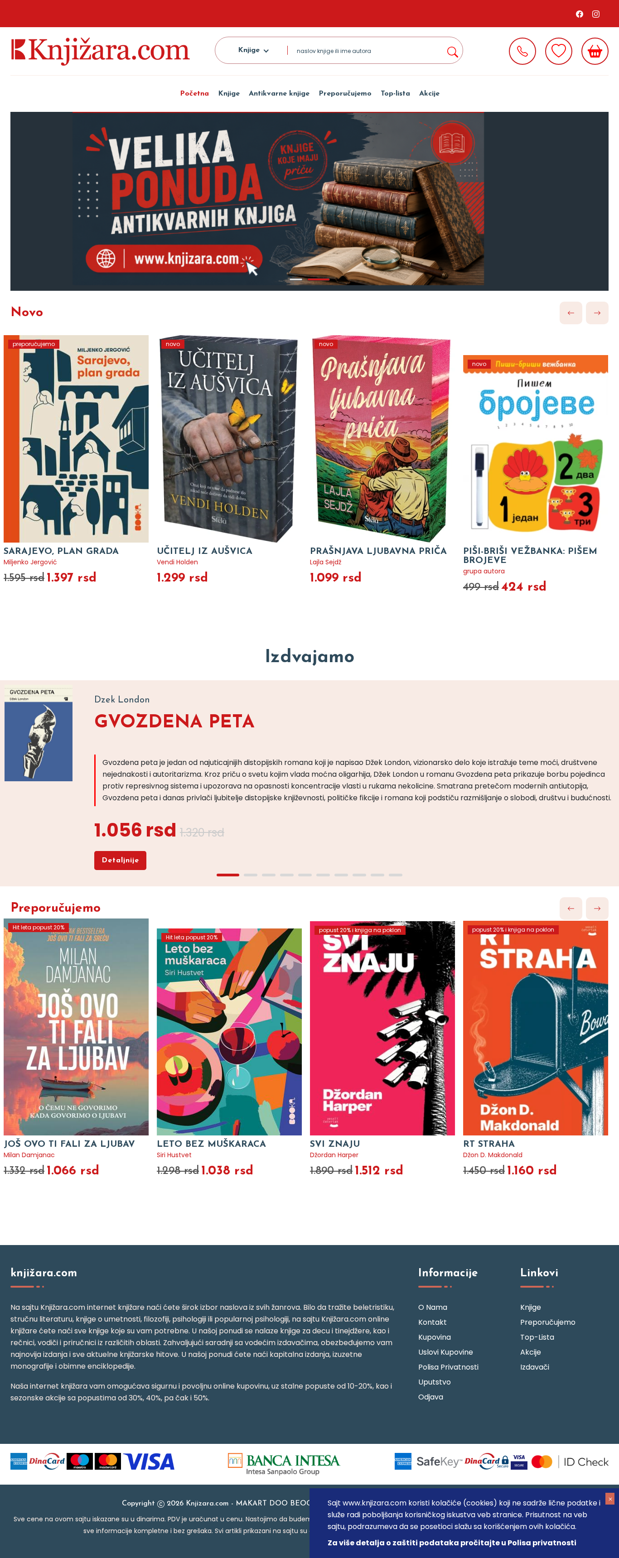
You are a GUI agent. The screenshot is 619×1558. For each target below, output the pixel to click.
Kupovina (434, 1337)
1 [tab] (296, 279)
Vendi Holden (177, 562)
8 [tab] (359, 875)
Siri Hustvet (174, 1154)
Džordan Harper (334, 1154)
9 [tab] (377, 875)
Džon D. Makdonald (492, 1154)
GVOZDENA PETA (174, 723)
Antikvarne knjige (279, 93)
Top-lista (395, 93)
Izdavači (534, 1367)
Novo (26, 313)
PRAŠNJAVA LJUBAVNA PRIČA (378, 551)
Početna (194, 93)
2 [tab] (318, 279)
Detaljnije (120, 860)
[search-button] (452, 50)
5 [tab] (305, 875)
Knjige (229, 93)
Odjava (430, 1397)
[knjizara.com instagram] (596, 13)
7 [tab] (341, 875)
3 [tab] (269, 875)
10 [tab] (395, 875)
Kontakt (432, 1322)
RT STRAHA (489, 1144)
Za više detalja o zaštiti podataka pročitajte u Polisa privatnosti (452, 1543)
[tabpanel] (309, 201)
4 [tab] (287, 875)
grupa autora (484, 571)
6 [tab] (323, 875)
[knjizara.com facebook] (579, 13)
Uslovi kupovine (445, 1352)
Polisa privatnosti (448, 1367)
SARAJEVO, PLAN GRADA (61, 551)
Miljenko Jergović (30, 562)
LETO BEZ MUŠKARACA (211, 1144)
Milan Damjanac (29, 1154)
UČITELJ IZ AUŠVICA (204, 551)
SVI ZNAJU (335, 1144)
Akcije (429, 93)
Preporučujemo (345, 93)
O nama (432, 1307)
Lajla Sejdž (325, 562)
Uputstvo (434, 1382)
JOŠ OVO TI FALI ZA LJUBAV (69, 1144)
